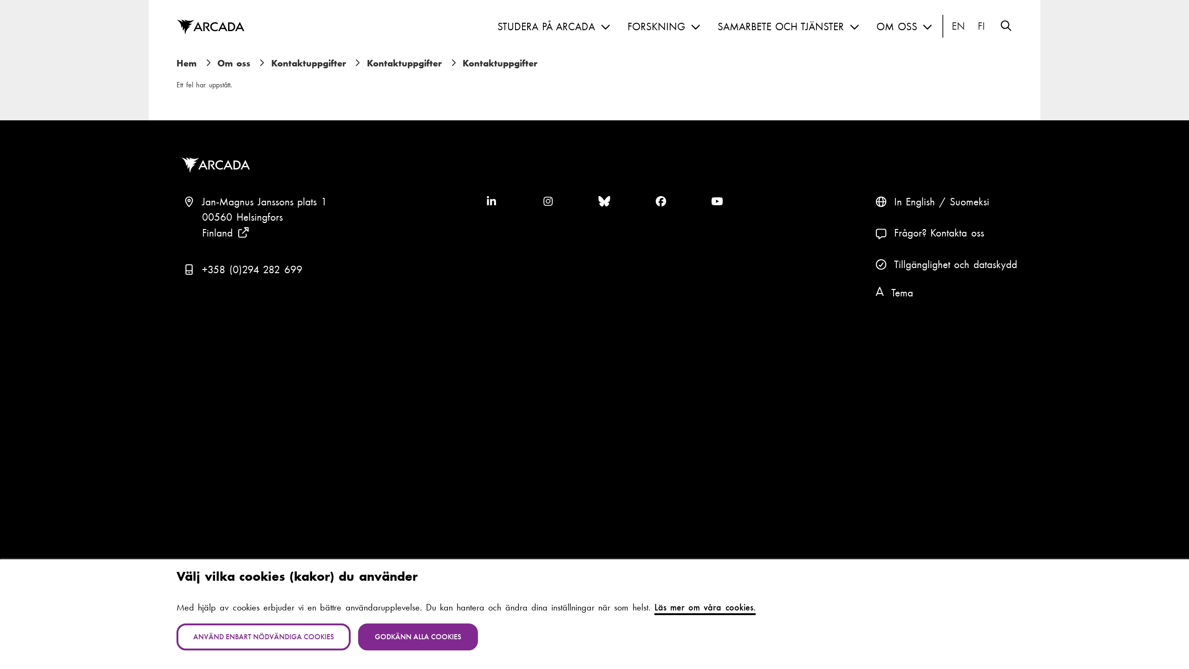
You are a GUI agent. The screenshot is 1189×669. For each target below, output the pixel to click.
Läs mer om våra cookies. (705, 607)
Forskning (656, 26)
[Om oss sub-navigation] (927, 27)
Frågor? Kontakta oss (939, 233)
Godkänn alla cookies (418, 637)
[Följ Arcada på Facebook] (660, 202)
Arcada (210, 27)
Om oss (896, 26)
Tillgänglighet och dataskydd (955, 264)
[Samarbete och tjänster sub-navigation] (854, 27)
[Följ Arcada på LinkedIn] (491, 202)
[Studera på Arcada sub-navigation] (605, 27)
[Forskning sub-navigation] (695, 27)
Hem (186, 63)
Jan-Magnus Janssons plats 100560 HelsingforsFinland (264, 217)
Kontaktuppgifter (308, 63)
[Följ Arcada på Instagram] (548, 202)
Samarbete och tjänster (781, 26)
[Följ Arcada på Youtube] (717, 202)
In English (959, 26)
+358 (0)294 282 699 (252, 269)
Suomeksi (982, 26)
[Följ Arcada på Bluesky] (604, 202)
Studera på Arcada (546, 26)
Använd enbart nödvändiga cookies (263, 637)
